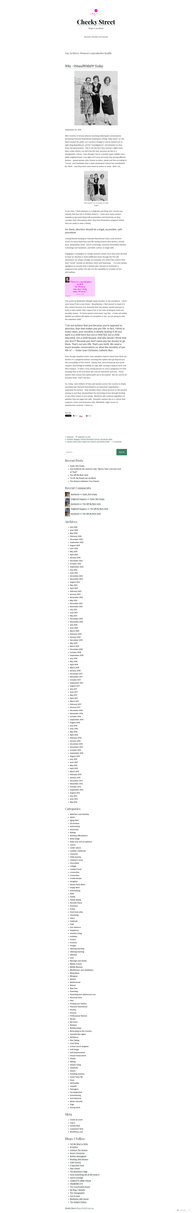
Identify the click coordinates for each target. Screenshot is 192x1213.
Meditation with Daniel (79, 1199)
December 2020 (76, 619)
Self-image (74, 1049)
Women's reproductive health (100, 442)
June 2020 (74, 628)
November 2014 (76, 784)
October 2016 (75, 716)
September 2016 (76, 720)
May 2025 (73, 551)
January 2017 (75, 707)
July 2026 (73, 527)
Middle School (76, 964)
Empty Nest (75, 887)
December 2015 (76, 744)
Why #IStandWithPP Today (84, 66)
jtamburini (70, 437)
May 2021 (73, 616)
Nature (73, 985)
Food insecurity (76, 912)
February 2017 (75, 704)
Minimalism (74, 973)
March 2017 (74, 701)
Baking (73, 832)
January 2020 (75, 637)
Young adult (75, 1107)
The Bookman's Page (78, 1172)
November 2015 (76, 747)
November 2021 (76, 607)
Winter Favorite (76, 1101)
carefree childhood (78, 851)
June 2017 (74, 692)
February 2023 (76, 591)
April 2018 (74, 665)
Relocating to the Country (81, 1031)
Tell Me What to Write (79, 1144)
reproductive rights (106, 439)
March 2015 (74, 771)
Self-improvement (77, 1052)
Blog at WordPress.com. (85, 1208)
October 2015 (75, 750)
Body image (75, 839)
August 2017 (75, 686)
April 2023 (74, 588)
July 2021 (73, 609)
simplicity (74, 1068)
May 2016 (73, 732)
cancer (73, 845)
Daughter (74, 881)
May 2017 (73, 695)
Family (72, 897)
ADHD (72, 817)
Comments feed (76, 1129)
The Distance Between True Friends (84, 481)
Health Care (86, 442)
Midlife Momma (76, 967)
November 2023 (76, 579)
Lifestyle (73, 955)
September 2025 (76, 542)
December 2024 (76, 561)
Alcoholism (74, 823)
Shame (73, 1059)
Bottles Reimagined (78, 1156)
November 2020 (76, 622)
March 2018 (74, 668)
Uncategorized (76, 1092)
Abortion (70, 442)
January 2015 (75, 778)
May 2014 (73, 802)
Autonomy (74, 829)
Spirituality (74, 1083)
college (73, 866)
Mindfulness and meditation (81, 970)
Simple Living (75, 1065)
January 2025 (75, 558)
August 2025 (75, 545)
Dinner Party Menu (77, 884)
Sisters (73, 1071)
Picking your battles (78, 1004)
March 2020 (74, 631)
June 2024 (74, 573)
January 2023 (75, 594)
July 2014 (73, 796)
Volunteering (75, 1095)
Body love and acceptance (81, 842)
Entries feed (75, 1126)
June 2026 (74, 530)
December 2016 (76, 710)
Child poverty (75, 857)
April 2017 (74, 698)
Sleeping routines (77, 1074)
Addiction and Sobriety (79, 814)
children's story (76, 860)
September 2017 (76, 683)
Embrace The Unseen (79, 1150)
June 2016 (74, 729)
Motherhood (75, 982)
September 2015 (76, 753)
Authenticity (75, 826)
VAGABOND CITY (76, 1184)
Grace (72, 918)
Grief (72, 924)
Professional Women (78, 1016)
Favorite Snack (76, 903)
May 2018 (73, 661)
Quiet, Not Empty (77, 466)
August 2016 (75, 723)
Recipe (73, 1019)
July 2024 (73, 570)
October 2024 (75, 564)
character (74, 854)
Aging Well (74, 820)
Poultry (73, 1010)
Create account (76, 1120)
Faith (72, 894)
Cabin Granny (75, 1162)
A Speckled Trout (77, 1165)
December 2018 (76, 649)
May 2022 (73, 600)
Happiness (74, 930)
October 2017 (75, 680)
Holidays (73, 936)
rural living (74, 1043)
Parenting (74, 991)
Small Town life (76, 1077)
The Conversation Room (80, 1187)
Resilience (74, 1037)
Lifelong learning (77, 949)
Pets (72, 1001)
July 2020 (73, 625)
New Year (74, 988)
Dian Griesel (75, 1168)
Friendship (74, 915)
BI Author (74, 1147)
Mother (73, 979)
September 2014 (76, 790)
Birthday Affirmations (79, 836)
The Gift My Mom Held (79, 475)
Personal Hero (76, 998)
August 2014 (75, 793)
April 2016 (74, 735)
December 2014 (76, 781)
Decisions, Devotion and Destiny (96, 37)
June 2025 (74, 548)
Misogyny (77, 439)
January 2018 (75, 671)
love (72, 958)
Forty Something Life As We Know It (84, 1175)
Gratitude (74, 921)
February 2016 (76, 738)
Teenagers (74, 1089)
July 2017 (73, 689)
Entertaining (75, 891)
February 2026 (76, 536)
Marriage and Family (78, 961)
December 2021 (76, 603)
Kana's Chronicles (77, 1153)
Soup (72, 1080)
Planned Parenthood (87, 439)
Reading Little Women (79, 1159)
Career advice (75, 848)
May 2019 (73, 643)
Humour (73, 943)
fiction (72, 909)
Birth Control (77, 442)
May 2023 (73, 585)
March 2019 (74, 646)
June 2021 (74, 613)
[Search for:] (89, 452)
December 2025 (76, 539)
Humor (73, 939)
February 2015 (75, 774)
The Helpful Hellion (78, 1202)
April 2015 (74, 768)
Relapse (73, 1025)
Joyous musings (76, 1178)
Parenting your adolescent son (83, 994)
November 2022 (76, 597)
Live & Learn (75, 1196)
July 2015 (73, 759)
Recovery (74, 1022)
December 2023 (76, 576)
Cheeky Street (96, 22)
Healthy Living (76, 933)
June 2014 (74, 799)
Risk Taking (74, 1040)
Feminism (70, 439)
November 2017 (76, 677)
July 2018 (73, 658)
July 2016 (73, 726)
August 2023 (75, 582)
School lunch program (79, 1046)
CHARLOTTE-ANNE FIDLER (80, 1181)
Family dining (75, 900)
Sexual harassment (78, 1056)
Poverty (96, 439)
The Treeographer (77, 1193)
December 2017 (76, 674)
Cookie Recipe (76, 878)
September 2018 (76, 655)
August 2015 (75, 756)
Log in (72, 1123)
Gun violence (75, 927)
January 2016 (75, 741)
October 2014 (75, 787)
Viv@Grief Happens (79, 499)
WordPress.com (76, 1132)
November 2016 (76, 713)
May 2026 (74, 533)
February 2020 (76, 634)
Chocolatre (74, 863)
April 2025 (74, 555)
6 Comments (118, 442)
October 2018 (75, 652)
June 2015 (74, 762)
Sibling (73, 1062)
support (73, 1086)
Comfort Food (75, 869)
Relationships (75, 1028)
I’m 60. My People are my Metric (83, 478)
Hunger (73, 945)
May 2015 (73, 765)
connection (74, 872)
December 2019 (76, 640)
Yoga (72, 1104)
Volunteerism (75, 1098)
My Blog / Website (77, 1190)
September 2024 (77, 567)
